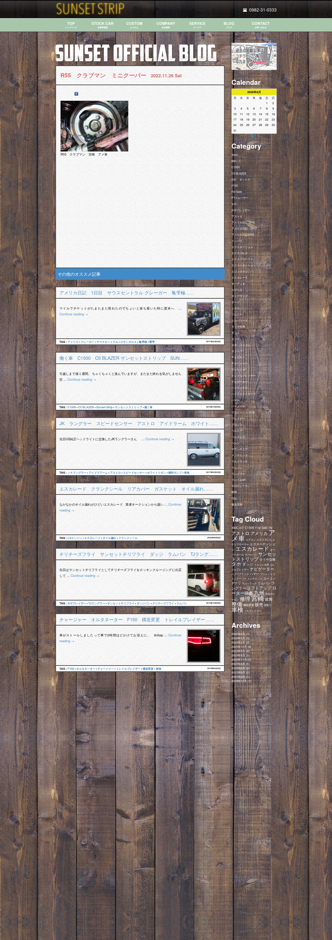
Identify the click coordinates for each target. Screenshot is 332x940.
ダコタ (235, 332)
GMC (265, 528)
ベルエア (236, 430)
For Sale (236, 191)
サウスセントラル (107, 342)
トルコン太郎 (261, 564)
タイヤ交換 (238, 326)
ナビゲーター (239, 381)
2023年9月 (238, 651)
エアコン (251, 539)
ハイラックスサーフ (243, 394)
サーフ (235, 302)
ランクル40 (238, 479)
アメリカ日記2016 (242, 234)
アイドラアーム (98, 472)
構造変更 (148, 669)
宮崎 (257, 598)
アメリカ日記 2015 (243, 222)
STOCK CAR (102, 25)
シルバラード (239, 320)
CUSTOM (134, 25)
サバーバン (251, 554)
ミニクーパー (238, 578)
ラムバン (181, 603)
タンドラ (236, 351)
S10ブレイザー (77, 603)
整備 (236, 604)
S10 (233, 204)
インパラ (236, 241)
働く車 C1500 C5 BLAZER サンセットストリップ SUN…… (124, 358)
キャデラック (239, 296)
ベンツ (235, 443)
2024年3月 (238, 638)
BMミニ (236, 161)
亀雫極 (143, 342)
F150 (71, 669)
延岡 (268, 599)
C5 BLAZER (86, 407)
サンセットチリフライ (120, 603)
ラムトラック (239, 461)
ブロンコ (236, 424)
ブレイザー (238, 418)
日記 (234, 498)
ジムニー (236, 314)
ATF (241, 528)
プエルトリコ (267, 574)
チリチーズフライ (163, 603)
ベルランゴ (238, 437)
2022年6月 (238, 664)
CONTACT (261, 25)
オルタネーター (85, 669)
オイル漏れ (109, 538)
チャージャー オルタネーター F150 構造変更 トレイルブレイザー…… (136, 619)
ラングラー (238, 473)
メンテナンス (239, 455)
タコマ (235, 339)
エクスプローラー (242, 259)
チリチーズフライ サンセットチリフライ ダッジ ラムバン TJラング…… (138, 554)
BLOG (229, 25)
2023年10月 (239, 646)
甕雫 (152, 342)
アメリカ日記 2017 (244, 228)
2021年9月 (238, 672)
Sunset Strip (104, 407)
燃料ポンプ (175, 472)
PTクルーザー (239, 197)
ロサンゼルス (128, 342)
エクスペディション (243, 265)
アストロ (115, 472)
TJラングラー (96, 603)
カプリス (236, 289)
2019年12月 (239, 681)
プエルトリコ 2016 (243, 412)
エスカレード (92, 538)
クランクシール (128, 538)
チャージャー (106, 669)
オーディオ (238, 283)
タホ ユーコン (240, 345)
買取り (267, 605)
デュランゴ (238, 369)
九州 (259, 592)
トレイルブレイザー (128, 669)
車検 (186, 472)
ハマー (235, 400)
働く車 (148, 407)
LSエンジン (75, 538)
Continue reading (73, 314)
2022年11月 (239, 659)
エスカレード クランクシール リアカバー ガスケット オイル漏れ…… (136, 488)
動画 (234, 492)
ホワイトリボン (156, 472)
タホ (236, 563)
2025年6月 (238, 634)
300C (234, 155)
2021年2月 (238, 676)
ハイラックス (239, 388)
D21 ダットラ (240, 179)
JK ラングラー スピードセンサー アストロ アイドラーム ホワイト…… (138, 423)
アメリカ (73, 342)
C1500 (72, 407)
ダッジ (247, 564)
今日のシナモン (240, 486)
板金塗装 (236, 504)
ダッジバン (143, 603)
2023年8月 (238, 655)
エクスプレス (239, 253)
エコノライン (239, 271)
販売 (259, 604)
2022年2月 (238, 668)
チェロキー (238, 357)
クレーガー (87, 342)
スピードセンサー (134, 472)
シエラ (235, 308)
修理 (245, 598)
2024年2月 (238, 642)
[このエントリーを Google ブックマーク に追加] (76, 94)
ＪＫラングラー (77, 472)
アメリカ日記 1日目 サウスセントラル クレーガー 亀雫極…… (126, 292)
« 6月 (252, 136)
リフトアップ (259, 588)
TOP (71, 25)
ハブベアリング (240, 574)
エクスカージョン (242, 247)
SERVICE (197, 25)
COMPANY (166, 25)
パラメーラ (238, 406)
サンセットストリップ (128, 407)
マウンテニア (239, 449)
